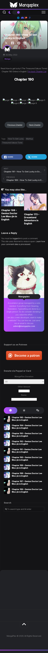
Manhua (29, 139)
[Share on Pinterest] (18, 43)
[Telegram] (18, 17)
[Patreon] (26, 17)
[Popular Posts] (24, 410)
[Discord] (22, 17)
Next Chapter (35, 125)
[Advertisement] (24, 541)
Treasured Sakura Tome (12, 143)
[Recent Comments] (37, 410)
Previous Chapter (14, 125)
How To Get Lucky (16, 139)
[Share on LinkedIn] (25, 43)
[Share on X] (6, 43)
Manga (7, 59)
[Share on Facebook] (12, 43)
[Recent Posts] (10, 410)
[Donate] (30, 17)
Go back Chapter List (37, 71)
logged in (17, 238)
